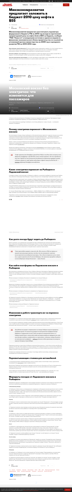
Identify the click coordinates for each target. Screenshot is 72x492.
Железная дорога (30, 469)
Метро (18, 471)
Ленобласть (34, 471)
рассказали (20, 362)
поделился (35, 339)
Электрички (18, 469)
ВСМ (43, 469)
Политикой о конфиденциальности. (30, 490)
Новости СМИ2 (12, 80)
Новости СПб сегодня (48, 471)
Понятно (68, 489)
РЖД (39, 469)
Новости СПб (40, 471)
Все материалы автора (24, 28)
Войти (66, 4)
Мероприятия (43, 4)
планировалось (40, 147)
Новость (13, 469)
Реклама (50, 4)
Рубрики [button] (25, 4)
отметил (17, 162)
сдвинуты (19, 148)
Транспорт (24, 469)
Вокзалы (57, 469)
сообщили (33, 320)
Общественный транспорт (50, 469)
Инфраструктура (12, 471)
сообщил (60, 297)
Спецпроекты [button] (34, 4)
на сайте (18, 196)
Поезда (36, 469)
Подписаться (36, 1)
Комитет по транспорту (26, 471)
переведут (11, 245)
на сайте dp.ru (21, 144)
